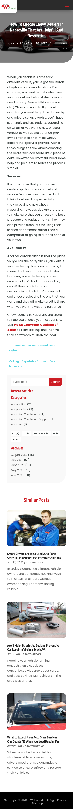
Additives (17, 424)
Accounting (18, 404)
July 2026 (17, 460)
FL (56, 433)
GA (16, 439)
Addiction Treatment (25, 414)
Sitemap (37, 803)
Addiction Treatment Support (30, 419)
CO (27, 433)
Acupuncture (19, 409)
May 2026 (17, 470)
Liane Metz (19, 43)
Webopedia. (38, 800)
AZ (15, 433)
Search (55, 382)
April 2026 (17, 475)
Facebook (42, 433)
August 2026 (19, 455)
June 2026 (18, 465)
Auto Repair (32, 654)
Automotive (58, 43)
